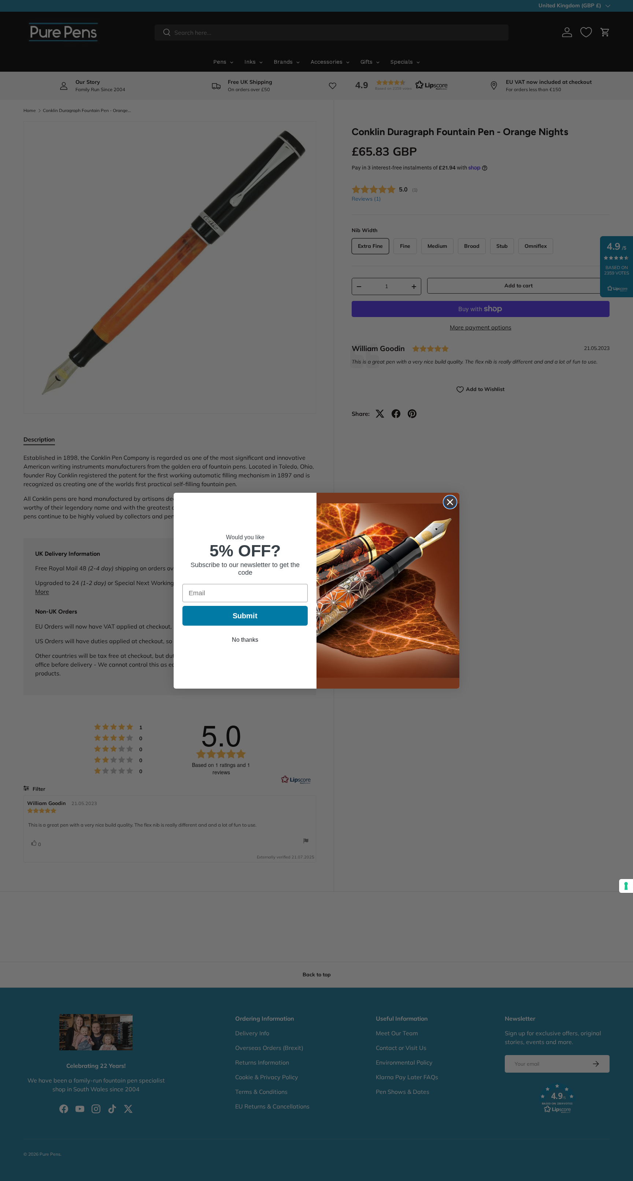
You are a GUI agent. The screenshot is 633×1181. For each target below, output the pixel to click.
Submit (245, 616)
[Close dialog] (450, 502)
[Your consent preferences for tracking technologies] (626, 886)
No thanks (245, 640)
